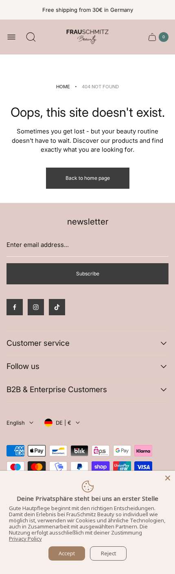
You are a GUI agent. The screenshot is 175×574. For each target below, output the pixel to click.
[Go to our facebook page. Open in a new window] (15, 307)
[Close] (168, 478)
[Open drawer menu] (11, 37)
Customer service (38, 343)
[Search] (31, 37)
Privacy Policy (25, 538)
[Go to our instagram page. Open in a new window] (36, 307)
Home (63, 86)
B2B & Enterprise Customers (57, 389)
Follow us (23, 366)
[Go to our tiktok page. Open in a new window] (57, 307)
